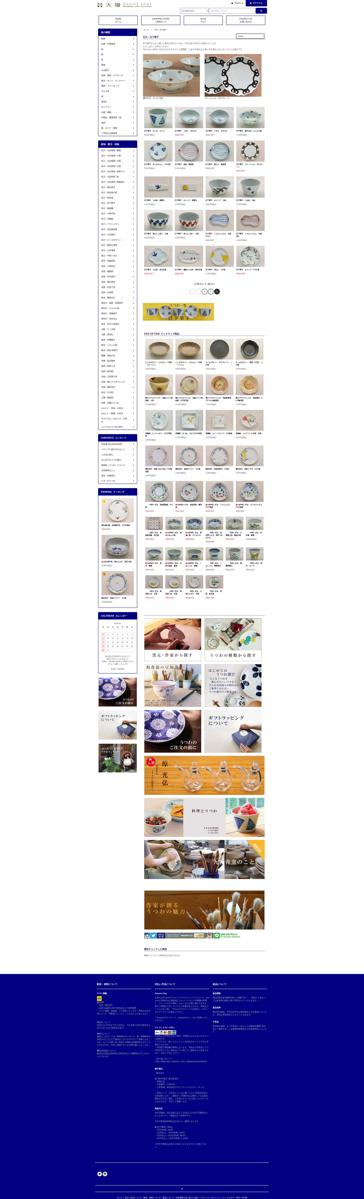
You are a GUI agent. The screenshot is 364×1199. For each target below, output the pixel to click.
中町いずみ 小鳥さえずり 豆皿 (194, 592)
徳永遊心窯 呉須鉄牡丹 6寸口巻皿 (116, 525)
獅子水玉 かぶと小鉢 (153, 98)
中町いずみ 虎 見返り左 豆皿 (153, 592)
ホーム (146, 30)
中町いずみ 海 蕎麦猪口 (234, 564)
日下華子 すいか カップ (154, 131)
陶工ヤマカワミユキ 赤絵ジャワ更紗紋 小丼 (159, 399)
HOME (118, 20)
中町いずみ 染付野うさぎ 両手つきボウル (214, 535)
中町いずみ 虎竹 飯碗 (153, 564)
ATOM (244, 1198)
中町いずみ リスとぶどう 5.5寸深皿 (219, 506)
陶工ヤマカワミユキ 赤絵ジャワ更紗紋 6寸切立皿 (189, 399)
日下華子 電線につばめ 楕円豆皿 (188, 270)
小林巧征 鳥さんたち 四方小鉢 (118, 562)
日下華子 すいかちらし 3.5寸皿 (157, 164)
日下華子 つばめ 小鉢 (245, 200)
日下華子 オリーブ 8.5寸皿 (247, 270)
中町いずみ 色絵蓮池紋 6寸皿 (159, 506)
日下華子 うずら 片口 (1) (216, 131)
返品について (168, 1198)
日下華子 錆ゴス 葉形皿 (216, 164)
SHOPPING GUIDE (160, 20)
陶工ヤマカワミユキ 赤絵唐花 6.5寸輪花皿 (249, 399)
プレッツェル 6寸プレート (217, 98)
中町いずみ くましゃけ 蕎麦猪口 (214, 564)
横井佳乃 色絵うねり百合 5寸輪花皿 (158, 470)
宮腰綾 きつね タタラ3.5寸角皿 (188, 433)
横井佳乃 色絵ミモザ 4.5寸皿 (248, 469)
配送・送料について (152, 1198)
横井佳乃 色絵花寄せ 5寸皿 (217, 469)
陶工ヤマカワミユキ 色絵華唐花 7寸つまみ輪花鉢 (219, 399)
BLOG (203, 20)
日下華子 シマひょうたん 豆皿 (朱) (250, 235)
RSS (238, 1198)
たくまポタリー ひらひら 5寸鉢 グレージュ (158, 363)
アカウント (238, 3)
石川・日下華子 (160, 30)
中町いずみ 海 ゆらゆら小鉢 (174, 534)
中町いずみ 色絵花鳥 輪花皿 (188, 506)
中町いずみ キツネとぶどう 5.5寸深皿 (249, 506)
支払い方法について (133, 1198)
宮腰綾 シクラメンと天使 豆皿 (248, 433)
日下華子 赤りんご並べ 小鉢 (187, 234)
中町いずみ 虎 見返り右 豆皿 (173, 592)
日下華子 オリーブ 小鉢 (216, 200)
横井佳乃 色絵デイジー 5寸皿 (187, 469)
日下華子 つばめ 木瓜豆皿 (155, 270)
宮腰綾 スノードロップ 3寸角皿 (219, 433)
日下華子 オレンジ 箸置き (186, 200)
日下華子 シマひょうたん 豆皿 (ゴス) (219, 235)
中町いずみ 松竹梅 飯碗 (254, 534)
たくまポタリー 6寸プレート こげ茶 (219, 363)
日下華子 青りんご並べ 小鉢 (156, 234)
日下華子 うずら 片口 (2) (185, 131)
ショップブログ (227, 1198)
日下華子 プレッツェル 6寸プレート (249, 165)
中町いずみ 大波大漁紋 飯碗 (173, 564)
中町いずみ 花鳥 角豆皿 (214, 592)
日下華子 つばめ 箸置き (154, 200)
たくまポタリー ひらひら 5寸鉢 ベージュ (188, 363)
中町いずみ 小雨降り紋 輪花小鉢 (234, 534)
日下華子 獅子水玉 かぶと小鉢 (249, 131)
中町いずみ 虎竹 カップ (254, 564)
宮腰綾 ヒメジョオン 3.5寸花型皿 (158, 434)
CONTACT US (245, 20)
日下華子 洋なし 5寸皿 (215, 270)
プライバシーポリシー (209, 1198)
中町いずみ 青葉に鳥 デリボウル (194, 534)
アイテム (258, 3)
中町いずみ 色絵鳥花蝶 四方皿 (153, 534)
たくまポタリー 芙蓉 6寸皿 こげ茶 (249, 363)
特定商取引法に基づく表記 (187, 1198)
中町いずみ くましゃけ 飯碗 (194, 564)
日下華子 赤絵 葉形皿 (184, 164)
